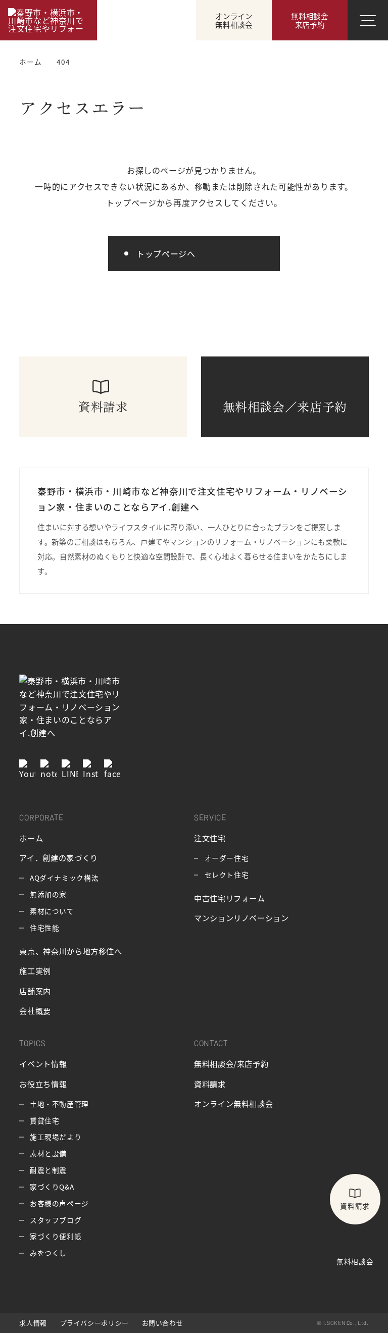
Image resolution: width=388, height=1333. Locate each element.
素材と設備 (48, 1153)
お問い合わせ (162, 1322)
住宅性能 (45, 927)
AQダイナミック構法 (64, 878)
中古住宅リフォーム (229, 897)
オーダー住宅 (227, 858)
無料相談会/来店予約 (231, 1063)
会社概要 (35, 1010)
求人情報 (33, 1322)
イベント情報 (43, 1063)
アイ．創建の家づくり (58, 857)
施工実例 (35, 970)
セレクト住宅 (227, 874)
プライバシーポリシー (94, 1322)
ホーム (31, 837)
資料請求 (210, 1083)
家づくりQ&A (52, 1187)
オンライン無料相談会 (233, 1103)
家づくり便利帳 (55, 1236)
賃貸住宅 (45, 1120)
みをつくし (48, 1253)
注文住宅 (210, 837)
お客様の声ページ (59, 1203)
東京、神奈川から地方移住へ (70, 950)
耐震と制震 (48, 1170)
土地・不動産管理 (59, 1104)
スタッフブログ (55, 1220)
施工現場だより (55, 1137)
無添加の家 (48, 894)
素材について (52, 911)
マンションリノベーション (241, 917)
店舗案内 (35, 990)
